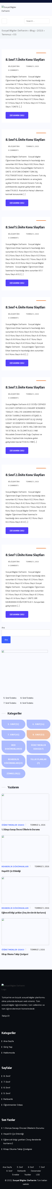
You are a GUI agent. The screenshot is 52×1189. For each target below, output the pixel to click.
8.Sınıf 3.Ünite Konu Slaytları (25, 387)
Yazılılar (27, 1174)
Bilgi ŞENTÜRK (13, 66)
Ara (3, 627)
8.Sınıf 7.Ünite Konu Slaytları (25, 59)
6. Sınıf (38, 724)
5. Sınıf (13, 724)
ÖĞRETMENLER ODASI (38, 747)
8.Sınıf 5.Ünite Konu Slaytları (25, 227)
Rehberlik (8, 1099)
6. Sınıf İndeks (26, 697)
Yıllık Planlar (39, 761)
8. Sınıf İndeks (26, 703)
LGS (38, 1174)
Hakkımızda (9, 1052)
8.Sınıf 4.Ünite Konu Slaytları (25, 307)
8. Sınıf (38, 734)
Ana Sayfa (8, 1041)
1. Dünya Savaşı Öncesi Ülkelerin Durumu (21, 829)
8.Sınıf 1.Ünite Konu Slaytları (25, 555)
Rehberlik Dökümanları (13, 761)
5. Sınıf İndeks (9, 697)
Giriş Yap (7, 1047)
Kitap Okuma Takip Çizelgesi (15, 954)
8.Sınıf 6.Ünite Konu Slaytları (25, 139)
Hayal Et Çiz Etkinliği (11, 871)
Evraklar (15, 1174)
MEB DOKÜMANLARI (13, 747)
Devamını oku (17, 115)
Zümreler (13, 773)
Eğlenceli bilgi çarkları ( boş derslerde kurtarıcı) (24, 912)
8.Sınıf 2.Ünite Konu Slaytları (25, 475)
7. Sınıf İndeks (9, 703)
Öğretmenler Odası (13, 1104)
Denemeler (36, 1171)
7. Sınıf (13, 734)
